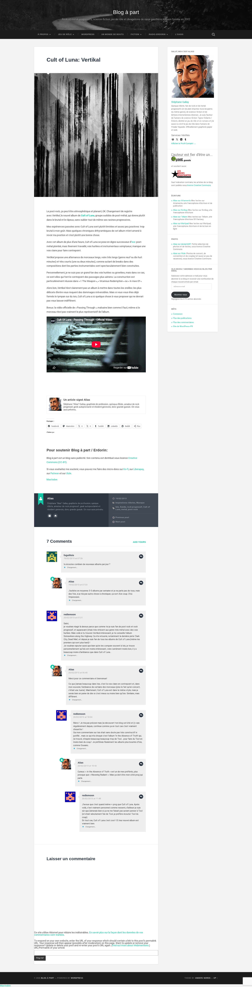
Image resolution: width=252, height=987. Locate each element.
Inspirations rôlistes (125, 503)
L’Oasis (179, 34)
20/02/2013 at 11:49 (91, 798)
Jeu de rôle (65, 34)
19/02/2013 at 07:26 (73, 558)
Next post (120, 522)
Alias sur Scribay (180, 210)
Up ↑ (216, 978)
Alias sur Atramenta (182, 200)
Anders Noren (202, 978)
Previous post (122, 517)
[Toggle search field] (213, 34)
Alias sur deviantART (182, 244)
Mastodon (52, 479)
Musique (140, 503)
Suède (123, 507)
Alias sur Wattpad (181, 223)
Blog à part (126, 12)
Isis (133, 242)
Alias (71, 581)
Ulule (68, 473)
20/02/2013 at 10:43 (87, 766)
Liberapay (138, 469)
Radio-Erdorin (157, 34)
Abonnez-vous (180, 294)
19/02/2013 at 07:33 (78, 585)
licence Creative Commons (199, 185)
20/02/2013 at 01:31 (73, 617)
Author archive (49, 515)
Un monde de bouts (112, 34)
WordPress (87, 34)
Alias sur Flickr (179, 253)
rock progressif (134, 507)
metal (124, 509)
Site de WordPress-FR (183, 326)
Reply (141, 556)
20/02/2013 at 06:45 (78, 672)
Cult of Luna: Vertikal (73, 60)
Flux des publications (182, 318)
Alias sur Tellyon (180, 217)
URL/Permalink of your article (49, 948)
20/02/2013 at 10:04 (82, 717)
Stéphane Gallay (180, 102)
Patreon (55, 473)
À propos (43, 34)
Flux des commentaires (183, 322)
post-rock (133, 509)
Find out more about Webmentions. (130, 945)
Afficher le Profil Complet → (183, 143)
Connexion (177, 314)
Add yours (139, 542)
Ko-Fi (126, 469)
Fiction (135, 34)
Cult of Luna (87, 215)
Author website (55, 515)
